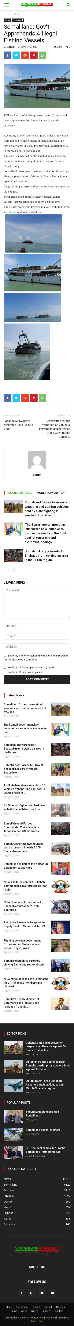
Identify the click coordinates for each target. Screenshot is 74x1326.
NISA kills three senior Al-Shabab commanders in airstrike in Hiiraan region (25, 886)
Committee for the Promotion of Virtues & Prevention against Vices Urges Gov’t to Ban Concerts (54, 428)
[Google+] (32, 1293)
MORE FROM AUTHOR (51, 493)
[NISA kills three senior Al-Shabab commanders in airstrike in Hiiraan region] (60, 886)
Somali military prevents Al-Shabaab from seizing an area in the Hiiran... (24, 748)
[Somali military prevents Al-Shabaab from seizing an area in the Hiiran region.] (13, 555)
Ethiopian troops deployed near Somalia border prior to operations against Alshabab (48, 1065)
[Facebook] (21, 1293)
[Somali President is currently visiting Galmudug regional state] (60, 965)
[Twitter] (42, 1293)
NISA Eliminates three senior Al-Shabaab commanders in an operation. (23, 906)
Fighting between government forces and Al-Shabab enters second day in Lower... (22, 944)
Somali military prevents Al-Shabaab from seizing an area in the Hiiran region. (46, 555)
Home (7, 14)
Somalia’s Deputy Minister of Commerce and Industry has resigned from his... (21, 1003)
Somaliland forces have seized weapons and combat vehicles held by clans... (25, 708)
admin (11, 46)
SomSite (38, 1321)
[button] (68, 5)
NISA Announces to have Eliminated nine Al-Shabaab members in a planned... (26, 982)
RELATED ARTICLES (19, 493)
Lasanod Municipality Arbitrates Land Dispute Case (18, 425)
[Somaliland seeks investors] (13, 1134)
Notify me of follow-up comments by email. (31, 667)
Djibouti (48, 1307)
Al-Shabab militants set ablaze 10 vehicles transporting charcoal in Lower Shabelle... (24, 789)
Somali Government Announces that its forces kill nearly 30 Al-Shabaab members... (23, 847)
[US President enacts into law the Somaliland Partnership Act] (13, 1152)
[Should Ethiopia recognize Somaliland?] (13, 1116)
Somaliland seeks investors (43, 1129)
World (24, 1311)
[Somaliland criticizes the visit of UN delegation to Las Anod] (60, 868)
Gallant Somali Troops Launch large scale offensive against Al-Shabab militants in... (46, 1046)
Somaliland (18, 20)
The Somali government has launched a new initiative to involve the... (25, 728)
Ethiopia (60, 1307)
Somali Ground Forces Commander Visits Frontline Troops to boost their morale (22, 827)
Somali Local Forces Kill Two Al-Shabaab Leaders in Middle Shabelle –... (24, 769)
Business (46, 1311)
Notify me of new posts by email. (26, 672)
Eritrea (34, 1311)
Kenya (14, 1311)
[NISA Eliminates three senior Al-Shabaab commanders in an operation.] (60, 906)
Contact (59, 1311)
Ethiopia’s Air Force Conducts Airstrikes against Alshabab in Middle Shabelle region (44, 1084)
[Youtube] (52, 1293)
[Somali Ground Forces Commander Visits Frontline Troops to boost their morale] (60, 828)
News (17, 14)
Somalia (36, 1307)
